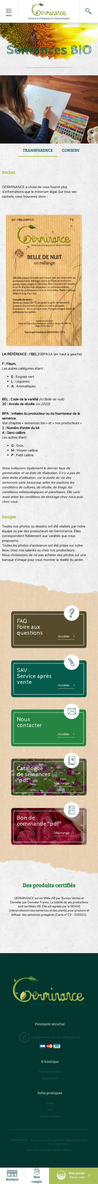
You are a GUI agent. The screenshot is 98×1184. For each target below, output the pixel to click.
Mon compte (36, 1179)
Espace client (50, 1078)
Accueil (39, 39)
